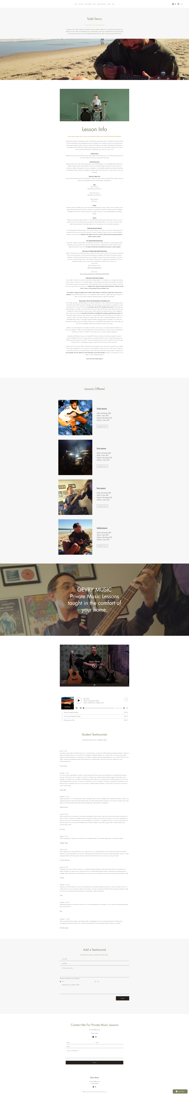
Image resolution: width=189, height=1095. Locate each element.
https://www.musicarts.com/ (94, 267)
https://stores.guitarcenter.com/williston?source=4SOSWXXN (94, 274)
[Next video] (126, 664)
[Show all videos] (94, 685)
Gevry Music (94, 1077)
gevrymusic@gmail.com (94, 1029)
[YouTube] (173, 4)
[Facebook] (175, 4)
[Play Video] (94, 666)
